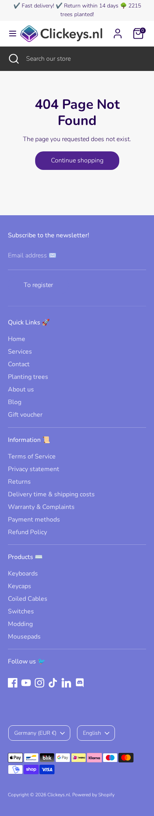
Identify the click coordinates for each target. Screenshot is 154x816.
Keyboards (23, 573)
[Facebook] (12, 682)
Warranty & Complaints (41, 507)
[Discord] (80, 682)
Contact (19, 364)
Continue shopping (77, 160)
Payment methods (34, 519)
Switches (21, 611)
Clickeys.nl (58, 795)
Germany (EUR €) (35, 733)
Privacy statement (33, 469)
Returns (19, 481)
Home (16, 339)
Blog (14, 402)
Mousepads (24, 636)
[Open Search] (13, 58)
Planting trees (28, 377)
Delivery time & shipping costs (51, 494)
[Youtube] (26, 682)
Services (20, 351)
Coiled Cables (27, 598)
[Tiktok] (53, 682)
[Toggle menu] (10, 33)
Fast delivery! (38, 5)
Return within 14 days (91, 5)
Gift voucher (25, 414)
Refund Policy (27, 532)
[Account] (118, 30)
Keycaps (19, 586)
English (92, 733)
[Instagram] (39, 682)
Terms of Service (32, 456)
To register (38, 285)
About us (21, 389)
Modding (20, 624)
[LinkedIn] (66, 682)
